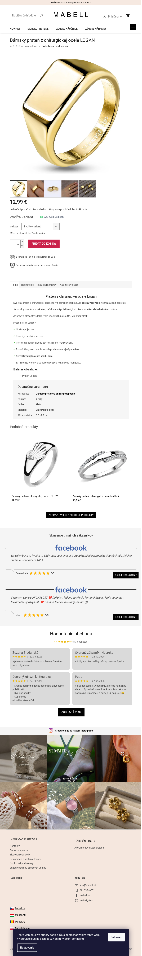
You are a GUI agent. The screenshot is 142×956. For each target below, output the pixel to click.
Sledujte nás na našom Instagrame (74, 730)
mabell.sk (85, 895)
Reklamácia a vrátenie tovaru (25, 859)
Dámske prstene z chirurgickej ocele (56, 393)
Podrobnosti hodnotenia (55, 46)
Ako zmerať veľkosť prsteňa (89, 847)
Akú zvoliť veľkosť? (54, 216)
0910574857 (87, 890)
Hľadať (42, 15)
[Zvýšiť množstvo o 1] (22, 242)
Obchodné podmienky (21, 863)
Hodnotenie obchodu (71, 633)
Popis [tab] (15, 284)
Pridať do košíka (44, 243)
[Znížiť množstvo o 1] (22, 246)
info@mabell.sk (88, 885)
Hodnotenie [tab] (27, 284)
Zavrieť (33, 276)
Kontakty (15, 846)
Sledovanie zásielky (20, 854)
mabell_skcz (86, 900)
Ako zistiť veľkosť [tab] (69, 284)
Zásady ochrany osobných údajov (28, 867)
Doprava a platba (19, 850)
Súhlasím (116, 937)
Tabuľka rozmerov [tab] (46, 284)
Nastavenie (27, 947)
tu (82, 938)
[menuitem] (15, 28)
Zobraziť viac (71, 712)
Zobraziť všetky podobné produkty (71, 515)
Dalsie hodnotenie (126, 575)
